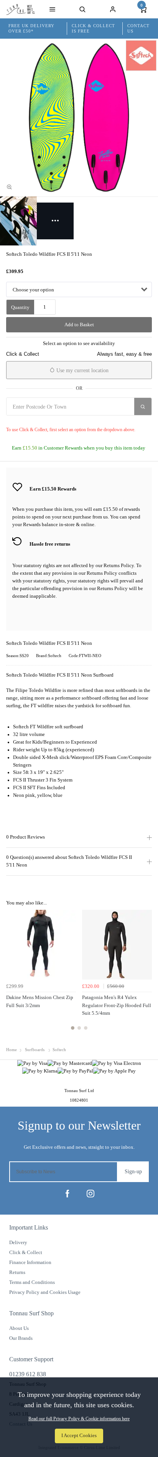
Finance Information (30, 1262)
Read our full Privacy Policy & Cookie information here (79, 1418)
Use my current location (82, 370)
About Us (19, 1328)
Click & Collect (25, 1252)
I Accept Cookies (79, 1435)
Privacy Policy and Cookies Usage (45, 1292)
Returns (17, 1272)
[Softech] (141, 55)
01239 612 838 (27, 1374)
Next (145, 974)
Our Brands (21, 1338)
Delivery (18, 1242)
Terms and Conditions (32, 1282)
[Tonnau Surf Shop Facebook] (67, 1193)
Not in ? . (51, 420)
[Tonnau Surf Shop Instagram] (90, 1193)
